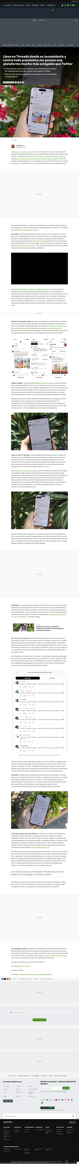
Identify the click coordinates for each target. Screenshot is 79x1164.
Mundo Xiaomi (7, 1139)
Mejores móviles (47, 45)
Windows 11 (31, 1096)
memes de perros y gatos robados (46, 159)
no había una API (50, 856)
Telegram (68, 5)
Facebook (16, 82)
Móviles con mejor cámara (61, 1075)
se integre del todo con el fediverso (55, 955)
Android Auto (61, 45)
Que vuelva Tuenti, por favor (20, 966)
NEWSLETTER (51, 5)
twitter (43, 978)
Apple (5, 1092)
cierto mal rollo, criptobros (48, 156)
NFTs (32, 159)
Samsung (18, 1092)
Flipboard (21, 82)
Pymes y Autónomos (69, 1132)
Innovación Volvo (42, 20)
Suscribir (66, 1088)
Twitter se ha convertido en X (21, 152)
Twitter (76, 5)
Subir (71, 1122)
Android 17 (44, 1075)
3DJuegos (16, 1129)
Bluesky (32, 163)
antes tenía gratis (41, 241)
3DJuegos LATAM (18, 1149)
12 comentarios (9, 82)
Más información (51, 1162)
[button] (20, 145)
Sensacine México (27, 1149)
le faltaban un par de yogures (43, 383)
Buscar (73, 1116)
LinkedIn (71, 1099)
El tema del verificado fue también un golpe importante (30, 289)
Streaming (6, 1086)
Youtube (73, 5)
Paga (50, 236)
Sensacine (27, 1129)
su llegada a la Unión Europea (49, 328)
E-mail (23, 82)
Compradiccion (60, 1134)
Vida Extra (16, 1131)
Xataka (5, 1129)
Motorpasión (49, 1129)
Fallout (33, 45)
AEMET (17, 45)
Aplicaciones (22, 978)
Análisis (18, 1086)
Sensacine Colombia (27, 1153)
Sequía (27, 45)
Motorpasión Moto (49, 1132)
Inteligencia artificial (31, 1092)
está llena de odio (32, 156)
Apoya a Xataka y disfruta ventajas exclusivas (52, 1110)
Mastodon (16, 163)
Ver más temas (8, 1101)
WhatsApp (62, 5)
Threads (36, 978)
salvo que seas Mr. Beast (26, 245)
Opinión (30, 978)
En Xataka (38, 624)
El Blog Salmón (70, 1129)
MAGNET (42, 5)
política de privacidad (61, 1091)
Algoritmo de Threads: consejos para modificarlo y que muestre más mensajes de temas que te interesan (49, 628)
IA (67, 45)
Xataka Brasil (7, 1151)
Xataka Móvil (7, 1131)
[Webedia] (75, 1)
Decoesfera (59, 1131)
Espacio (30, 1086)
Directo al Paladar (39, 1129)
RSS (65, 1099)
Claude (50, 1075)
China (22, 45)
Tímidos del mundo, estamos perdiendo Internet (35, 974)
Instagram (70, 5)
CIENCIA (27, 5)
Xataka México (7, 1149)
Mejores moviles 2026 (23, 1075)
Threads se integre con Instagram (25, 471)
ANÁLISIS (7, 5)
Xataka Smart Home (7, 1136)
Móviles (5, 1089)
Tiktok (65, 5)
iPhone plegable (35, 1075)
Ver (40, 1020)
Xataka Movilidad (32, 1089)
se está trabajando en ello (40, 847)
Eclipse (71, 45)
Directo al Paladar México (39, 1149)
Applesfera (6, 1134)
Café (55, 45)
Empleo (18, 1096)
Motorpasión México (49, 1149)
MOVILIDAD (35, 5)
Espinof (26, 1131)
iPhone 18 (39, 45)
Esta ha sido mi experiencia (29, 230)
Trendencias (59, 1129)
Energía (18, 1089)
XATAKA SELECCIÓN (18, 5)
